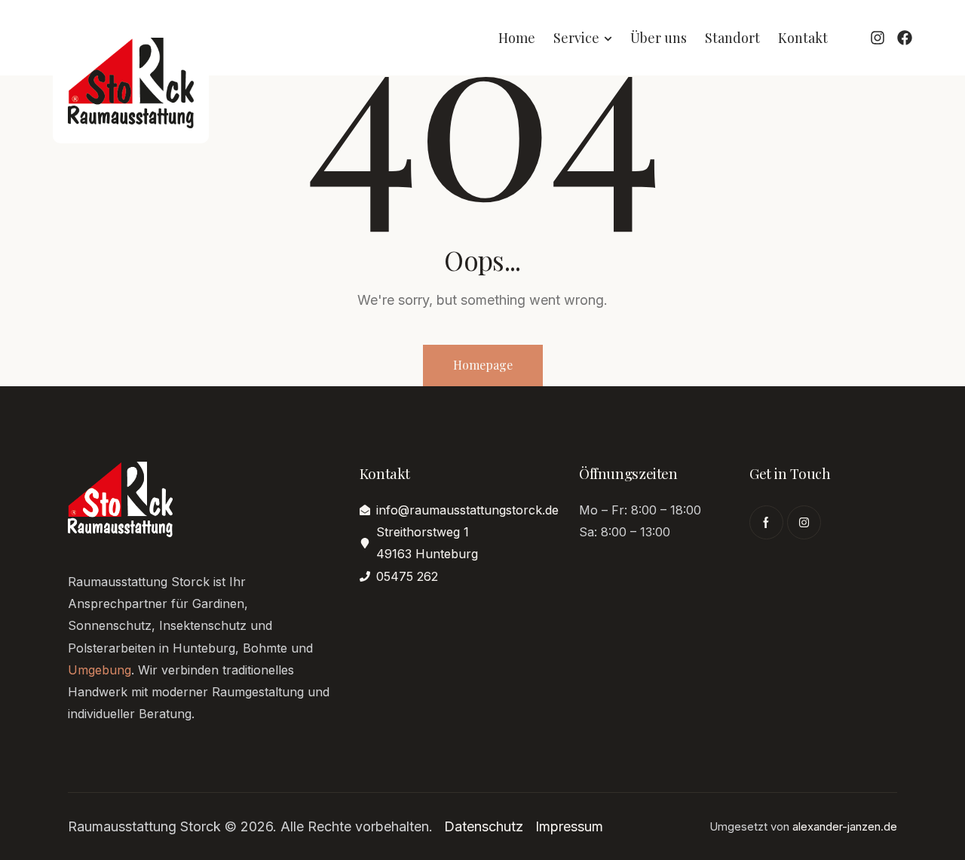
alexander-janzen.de (844, 826)
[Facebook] (904, 37)
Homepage (483, 365)
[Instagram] (877, 37)
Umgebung (99, 669)
